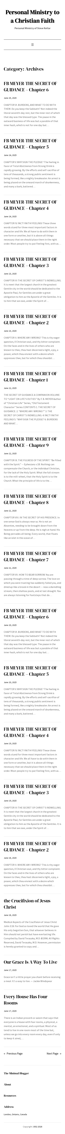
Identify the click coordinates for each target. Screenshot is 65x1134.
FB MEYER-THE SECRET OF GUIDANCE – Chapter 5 (30, 144)
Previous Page (13, 1053)
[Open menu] (32, 45)
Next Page (54, 1053)
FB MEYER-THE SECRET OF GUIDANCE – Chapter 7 (30, 556)
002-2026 (38, 1126)
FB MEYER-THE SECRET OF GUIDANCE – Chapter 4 (30, 205)
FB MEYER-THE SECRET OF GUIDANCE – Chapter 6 (30, 86)
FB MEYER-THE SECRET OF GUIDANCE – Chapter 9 (30, 442)
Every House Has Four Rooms (25, 999)
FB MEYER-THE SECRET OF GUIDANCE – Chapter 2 (30, 319)
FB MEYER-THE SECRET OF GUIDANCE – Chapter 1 (30, 376)
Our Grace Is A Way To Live (30, 962)
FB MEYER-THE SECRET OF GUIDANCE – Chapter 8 (30, 499)
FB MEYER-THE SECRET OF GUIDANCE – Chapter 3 (30, 262)
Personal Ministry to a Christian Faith (32, 16)
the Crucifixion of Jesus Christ (27, 904)
